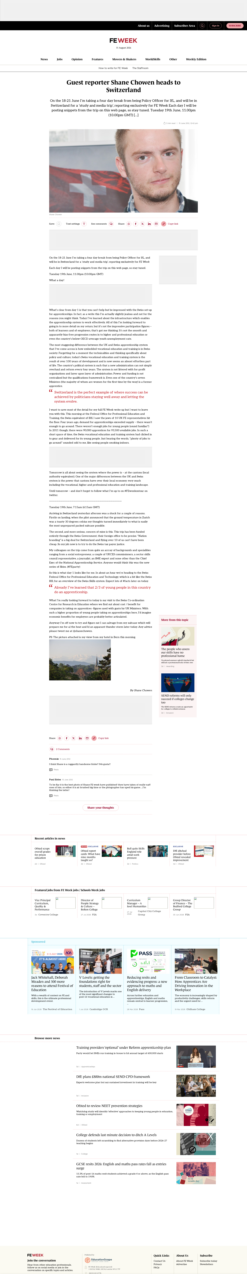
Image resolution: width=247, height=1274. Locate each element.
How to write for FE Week (113, 68)
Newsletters (206, 1264)
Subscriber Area (184, 25)
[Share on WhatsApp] (128, 223)
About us (144, 25)
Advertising (162, 25)
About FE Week (184, 1261)
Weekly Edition (196, 59)
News (44, 59)
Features (97, 59)
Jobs (59, 59)
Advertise (181, 1264)
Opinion (77, 59)
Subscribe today (208, 1261)
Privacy (158, 1264)
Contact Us (159, 1261)
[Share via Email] (156, 223)
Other (173, 59)
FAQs (156, 1267)
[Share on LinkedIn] (149, 223)
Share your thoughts (100, 807)
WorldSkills (152, 59)
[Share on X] (142, 223)
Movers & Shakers (124, 59)
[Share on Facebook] (135, 223)
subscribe (235, 25)
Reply (56, 769)
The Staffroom (140, 68)
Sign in (215, 25)
